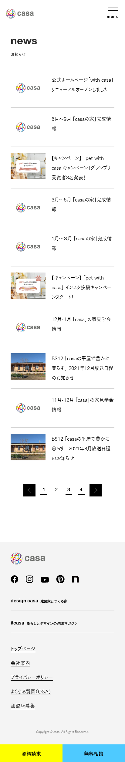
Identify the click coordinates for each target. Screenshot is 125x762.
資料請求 (31, 753)
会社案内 (20, 662)
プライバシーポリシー (32, 677)
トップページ (23, 648)
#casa (44, 623)
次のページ (96, 490)
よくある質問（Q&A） (31, 691)
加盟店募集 (23, 705)
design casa (39, 601)
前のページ (29, 490)
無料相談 (93, 753)
